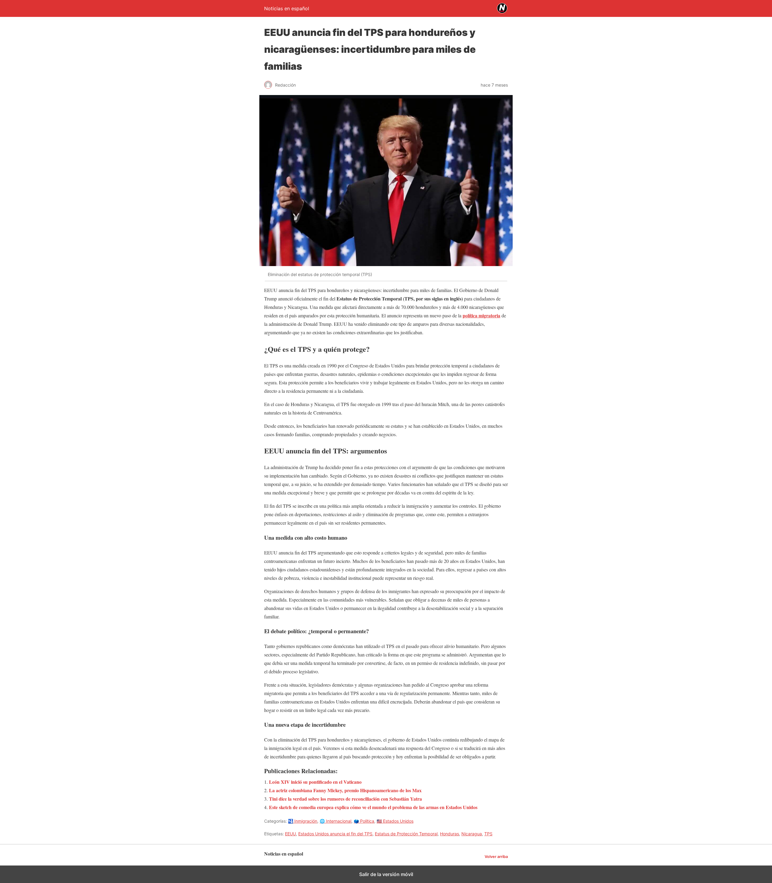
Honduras (449, 833)
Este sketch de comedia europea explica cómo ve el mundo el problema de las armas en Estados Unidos (373, 807)
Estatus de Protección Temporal (406, 833)
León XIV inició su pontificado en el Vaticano (315, 781)
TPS (488, 833)
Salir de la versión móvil (386, 874)
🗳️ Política (364, 821)
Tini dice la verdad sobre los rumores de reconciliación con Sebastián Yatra (345, 798)
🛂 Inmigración (302, 821)
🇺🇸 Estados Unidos (395, 821)
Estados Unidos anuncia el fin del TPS (335, 833)
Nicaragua (471, 833)
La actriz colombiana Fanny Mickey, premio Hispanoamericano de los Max (345, 790)
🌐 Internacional (335, 821)
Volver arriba (496, 856)
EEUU (290, 833)
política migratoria (481, 315)
